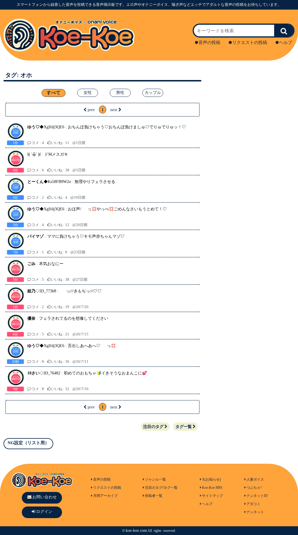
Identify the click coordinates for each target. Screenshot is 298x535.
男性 (120, 92)
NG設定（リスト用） (28, 442)
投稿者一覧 (153, 496)
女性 (88, 92)
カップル (153, 92)
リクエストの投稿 (249, 42)
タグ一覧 (183, 426)
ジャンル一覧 (155, 479)
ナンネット (255, 512)
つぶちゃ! (254, 488)
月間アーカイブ (105, 496)
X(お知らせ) (211, 479)
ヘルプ (285, 42)
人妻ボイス (255, 479)
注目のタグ (153, 426)
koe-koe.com (136, 530)
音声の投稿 (209, 42)
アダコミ (253, 504)
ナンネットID (257, 496)
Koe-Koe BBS (212, 488)
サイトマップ (212, 496)
